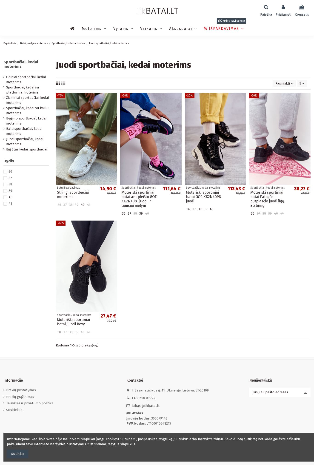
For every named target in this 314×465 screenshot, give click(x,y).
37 (10, 178)
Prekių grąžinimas (20, 397)
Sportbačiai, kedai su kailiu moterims (27, 110)
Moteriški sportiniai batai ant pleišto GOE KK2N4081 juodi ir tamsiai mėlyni (139, 199)
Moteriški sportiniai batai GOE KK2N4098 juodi (203, 196)
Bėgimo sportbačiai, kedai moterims (26, 121)
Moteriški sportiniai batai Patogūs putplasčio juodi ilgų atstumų (267, 199)
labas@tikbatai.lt (146, 406)
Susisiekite (14, 410)
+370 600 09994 (143, 398)
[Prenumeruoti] (305, 392)
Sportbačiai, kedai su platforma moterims (22, 90)
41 (10, 204)
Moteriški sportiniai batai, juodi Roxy (73, 322)
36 (10, 171)
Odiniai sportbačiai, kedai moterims (26, 79)
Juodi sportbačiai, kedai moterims (24, 141)
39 (10, 191)
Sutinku (17, 454)
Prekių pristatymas (21, 390)
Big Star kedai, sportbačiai (26, 149)
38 (10, 184)
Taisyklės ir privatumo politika (30, 403)
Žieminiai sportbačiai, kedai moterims (27, 100)
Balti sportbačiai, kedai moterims (24, 131)
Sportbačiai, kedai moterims (20, 64)
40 (10, 197)
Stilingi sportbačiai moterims (73, 194)
